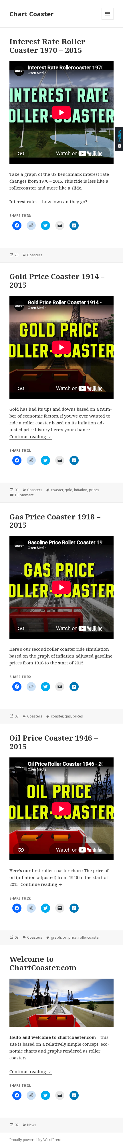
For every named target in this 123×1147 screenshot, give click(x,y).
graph (56, 937)
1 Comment (24, 495)
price (72, 937)
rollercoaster (89, 937)
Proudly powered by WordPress (35, 1139)
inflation (80, 489)
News (31, 1124)
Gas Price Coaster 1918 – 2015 (54, 520)
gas (68, 716)
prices (94, 489)
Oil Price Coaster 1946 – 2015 (53, 742)
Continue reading (30, 436)
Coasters (34, 255)
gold (68, 489)
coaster (57, 489)
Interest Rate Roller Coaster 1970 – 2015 (47, 45)
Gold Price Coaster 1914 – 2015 (56, 280)
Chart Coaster (31, 13)
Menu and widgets (108, 19)
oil (65, 937)
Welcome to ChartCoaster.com (43, 963)
